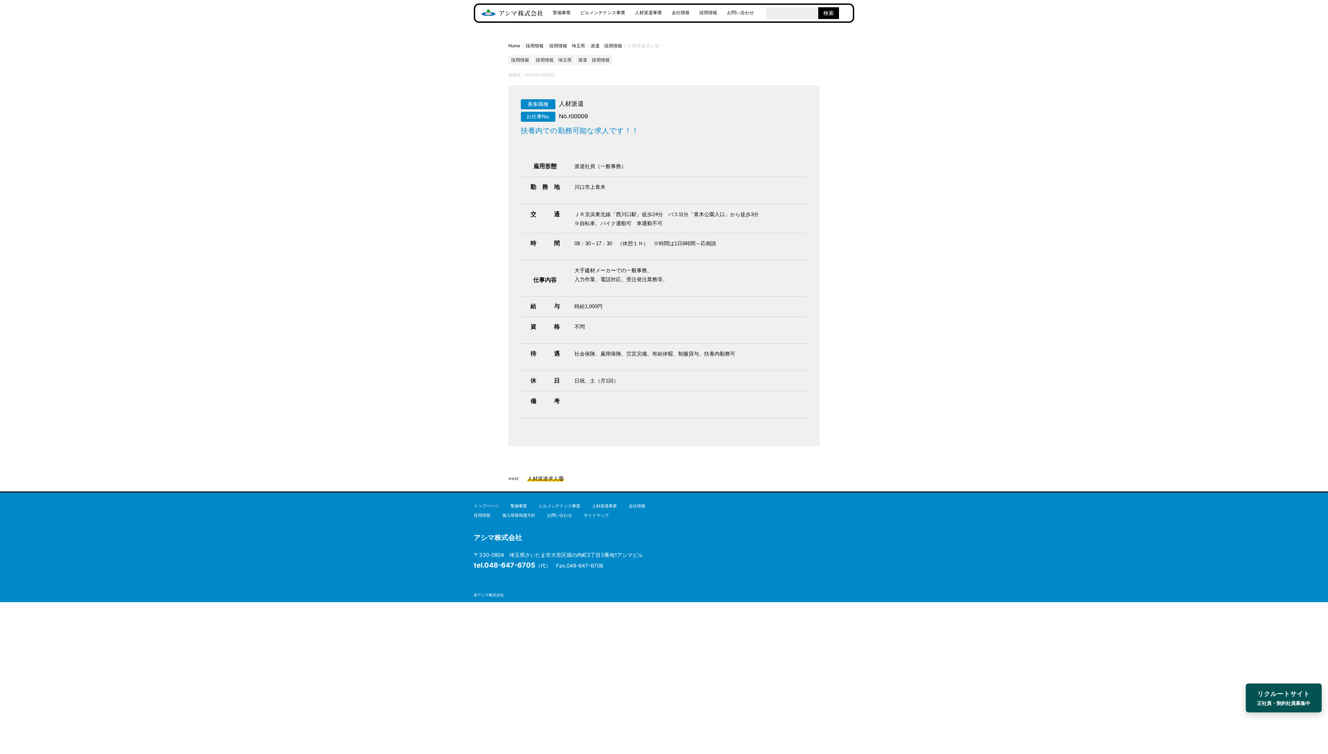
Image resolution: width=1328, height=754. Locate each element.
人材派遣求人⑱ (545, 478)
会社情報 (681, 12)
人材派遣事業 (648, 12)
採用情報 (708, 12)
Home (514, 45)
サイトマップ (596, 515)
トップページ (486, 505)
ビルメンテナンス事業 (602, 12)
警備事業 (562, 12)
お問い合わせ (740, 12)
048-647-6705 (504, 565)
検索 (828, 13)
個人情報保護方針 (518, 515)
